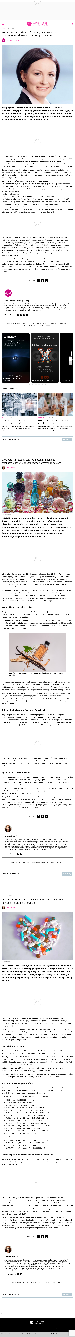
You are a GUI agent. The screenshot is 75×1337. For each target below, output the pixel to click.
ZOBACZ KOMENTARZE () (11, 439)
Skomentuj (67, 439)
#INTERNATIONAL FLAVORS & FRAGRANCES (38, 862)
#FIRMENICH (22, 862)
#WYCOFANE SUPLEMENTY (18, 1283)
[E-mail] (46, 280)
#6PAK (40, 1283)
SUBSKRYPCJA (53, 1328)
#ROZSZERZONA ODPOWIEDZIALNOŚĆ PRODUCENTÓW (42, 323)
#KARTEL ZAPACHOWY (57, 862)
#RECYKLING (49, 326)
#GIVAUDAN (13, 862)
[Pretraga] (69, 23)
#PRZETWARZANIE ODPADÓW (28, 326)
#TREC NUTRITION (32, 1283)
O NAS (19, 1328)
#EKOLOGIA (41, 326)
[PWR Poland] (37, 1322)
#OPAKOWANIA (62, 323)
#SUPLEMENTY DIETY (56, 1283)
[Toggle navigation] (2, 24)
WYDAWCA (35, 1328)
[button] (29, 384)
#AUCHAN (46, 1283)
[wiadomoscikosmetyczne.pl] (37, 24)
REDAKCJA (26, 1328)
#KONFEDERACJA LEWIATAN (14, 323)
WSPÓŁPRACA (43, 1328)
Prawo (3, 28)
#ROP (24, 323)
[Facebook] (38, 280)
